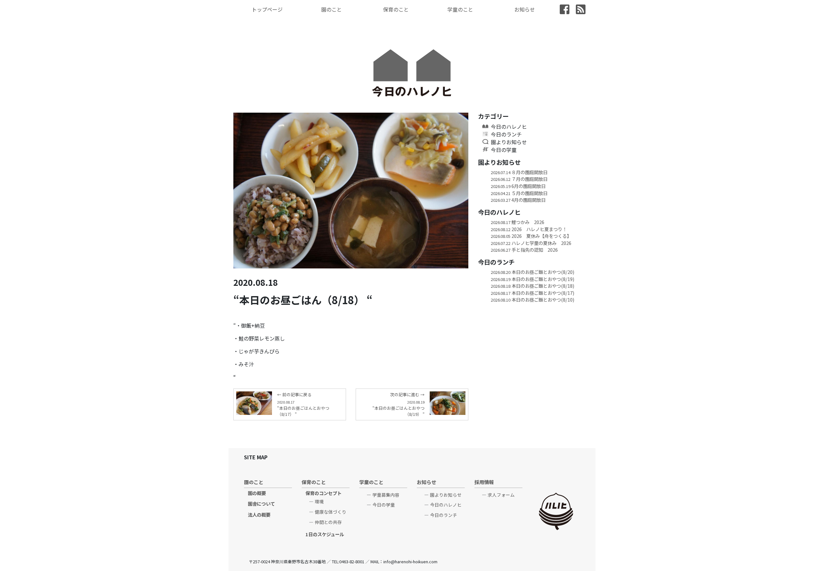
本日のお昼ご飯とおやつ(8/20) (532, 271)
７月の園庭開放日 (519, 178)
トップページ (267, 9)
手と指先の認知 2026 (524, 249)
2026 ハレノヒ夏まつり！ (529, 229)
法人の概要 (259, 514)
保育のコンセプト (323, 493)
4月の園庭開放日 (518, 199)
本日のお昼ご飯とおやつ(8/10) (532, 299)
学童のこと (460, 9)
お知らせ (524, 9)
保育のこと (396, 9)
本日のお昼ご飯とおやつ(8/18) (532, 285)
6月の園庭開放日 (518, 186)
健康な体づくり (330, 512)
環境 (319, 501)
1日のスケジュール (324, 534)
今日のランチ (506, 134)
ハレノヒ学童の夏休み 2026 (531, 242)
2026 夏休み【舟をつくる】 (531, 235)
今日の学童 (504, 150)
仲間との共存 (328, 522)
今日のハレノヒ (509, 126)
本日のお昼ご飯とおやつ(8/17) (532, 292)
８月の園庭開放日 (519, 172)
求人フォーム (501, 494)
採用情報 (484, 481)
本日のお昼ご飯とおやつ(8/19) (532, 279)
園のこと (331, 9)
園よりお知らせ (509, 142)
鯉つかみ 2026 (517, 222)
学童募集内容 (385, 494)
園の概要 (257, 493)
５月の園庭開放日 (519, 193)
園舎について (261, 503)
